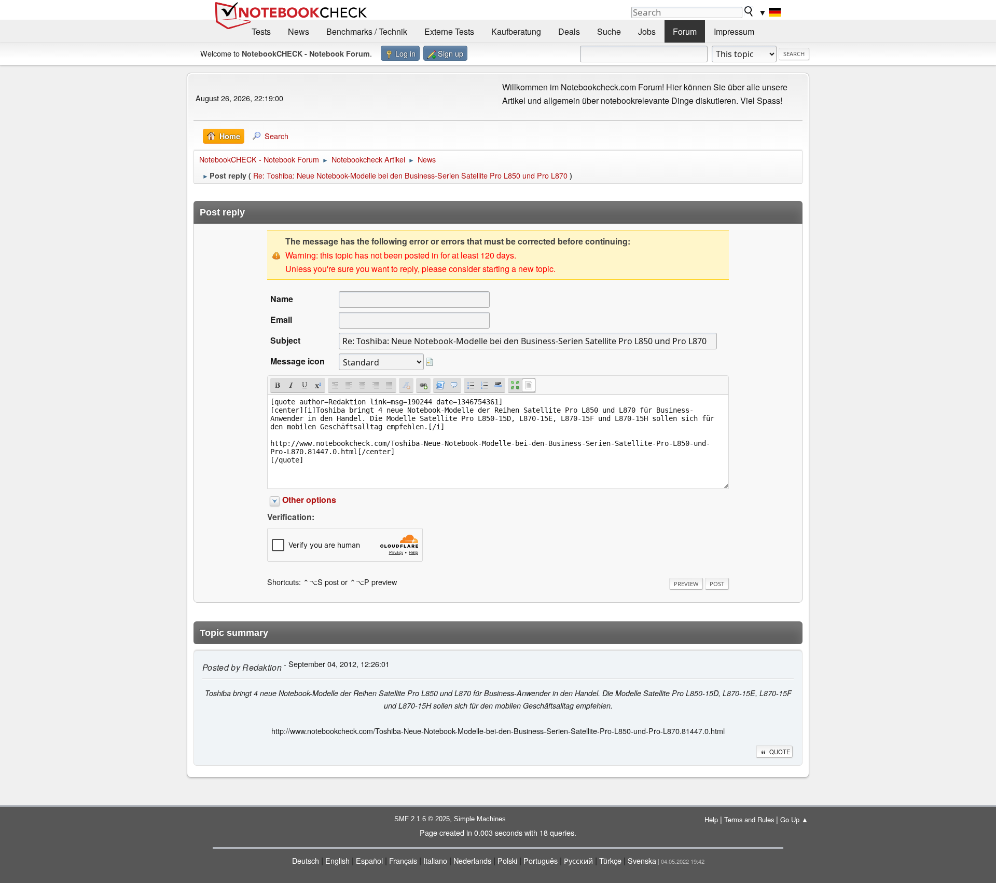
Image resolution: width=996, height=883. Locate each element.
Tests (261, 31)
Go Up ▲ (794, 819)
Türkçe (610, 860)
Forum (685, 31)
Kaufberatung (516, 31)
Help (711, 819)
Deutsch (305, 860)
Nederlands (472, 860)
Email (281, 319)
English (337, 860)
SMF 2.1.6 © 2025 (422, 819)
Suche (609, 31)
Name (281, 299)
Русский (578, 860)
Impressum (734, 31)
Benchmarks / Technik (366, 31)
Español (369, 860)
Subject (285, 340)
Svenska (642, 860)
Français (403, 860)
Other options (309, 500)
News (298, 31)
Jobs (647, 31)
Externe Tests (449, 31)
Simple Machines (480, 819)
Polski (507, 860)
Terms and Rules (749, 819)
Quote (779, 752)
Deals (569, 31)
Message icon (297, 361)
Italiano (435, 860)
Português (540, 860)
